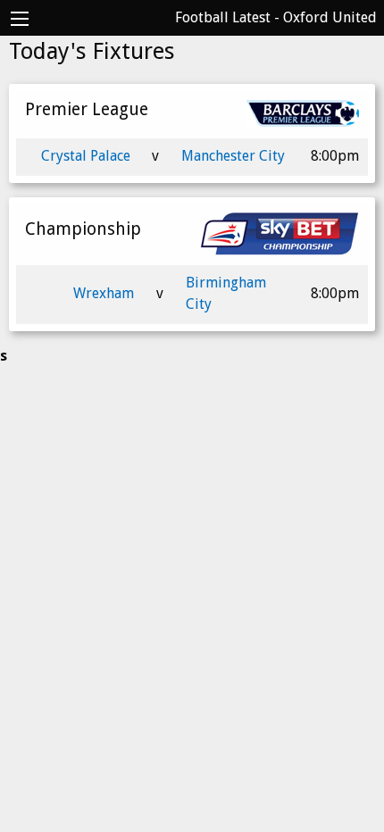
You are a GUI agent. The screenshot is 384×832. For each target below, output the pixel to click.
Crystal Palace (85, 155)
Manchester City (233, 155)
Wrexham (103, 293)
